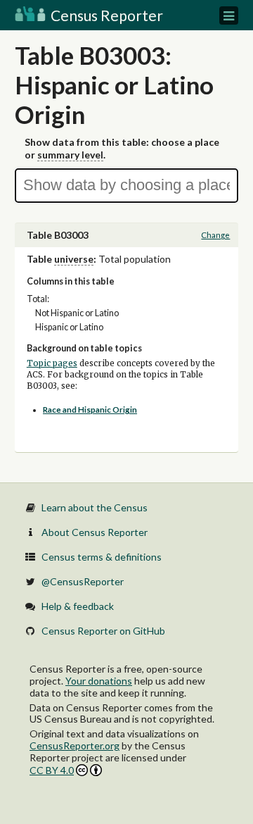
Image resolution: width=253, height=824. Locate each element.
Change (215, 234)
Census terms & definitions (101, 557)
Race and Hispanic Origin (90, 409)
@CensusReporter (82, 581)
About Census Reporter (94, 532)
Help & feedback (77, 606)
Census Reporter (105, 15)
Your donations (98, 681)
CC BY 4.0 (52, 770)
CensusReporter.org (74, 745)
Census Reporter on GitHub (103, 631)
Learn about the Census (94, 507)
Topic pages (52, 363)
